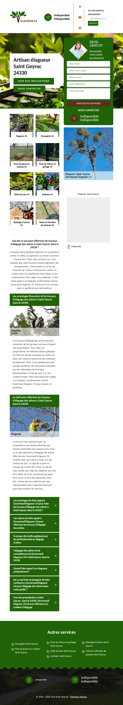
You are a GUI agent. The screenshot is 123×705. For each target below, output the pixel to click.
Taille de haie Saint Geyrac (63, 651)
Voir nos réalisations (34, 81)
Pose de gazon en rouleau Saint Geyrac (27, 651)
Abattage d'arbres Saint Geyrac (97, 644)
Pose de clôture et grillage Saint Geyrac (63, 644)
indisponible (62, 15)
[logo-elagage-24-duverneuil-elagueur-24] (23, 17)
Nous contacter (29, 89)
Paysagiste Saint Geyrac (26, 644)
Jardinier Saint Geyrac (61, 656)
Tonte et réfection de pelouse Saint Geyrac (96, 653)
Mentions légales (78, 697)
